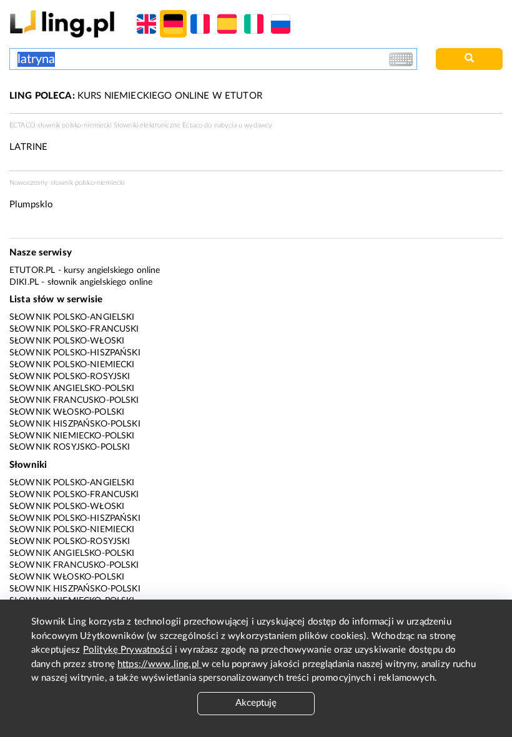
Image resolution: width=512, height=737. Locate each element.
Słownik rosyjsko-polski (69, 447)
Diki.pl (24, 282)
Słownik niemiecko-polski (72, 436)
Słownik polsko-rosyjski (69, 376)
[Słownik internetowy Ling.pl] (62, 23)
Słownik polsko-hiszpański (74, 353)
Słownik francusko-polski (74, 400)
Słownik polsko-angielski (72, 317)
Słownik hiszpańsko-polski (74, 424)
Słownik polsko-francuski (74, 329)
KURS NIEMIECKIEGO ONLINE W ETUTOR (135, 96)
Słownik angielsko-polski (72, 388)
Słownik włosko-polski (66, 412)
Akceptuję (256, 703)
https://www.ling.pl (159, 664)
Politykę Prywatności (127, 650)
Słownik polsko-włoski (66, 341)
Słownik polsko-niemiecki (72, 364)
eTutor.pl (32, 270)
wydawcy (258, 125)
